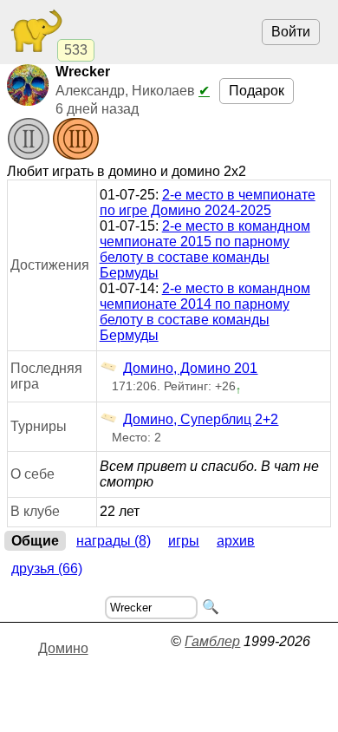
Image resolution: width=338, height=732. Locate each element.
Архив (236, 540)
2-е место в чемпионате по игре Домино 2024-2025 (207, 202)
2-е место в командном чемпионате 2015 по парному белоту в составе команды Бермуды (205, 249)
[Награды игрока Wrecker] (53, 140)
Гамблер (212, 641)
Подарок (256, 90)
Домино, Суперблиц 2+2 (200, 419)
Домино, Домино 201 (190, 368)
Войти (290, 31)
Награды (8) (113, 540)
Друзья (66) (46, 568)
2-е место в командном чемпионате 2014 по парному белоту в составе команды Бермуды (205, 312)
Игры (183, 540)
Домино (63, 648)
